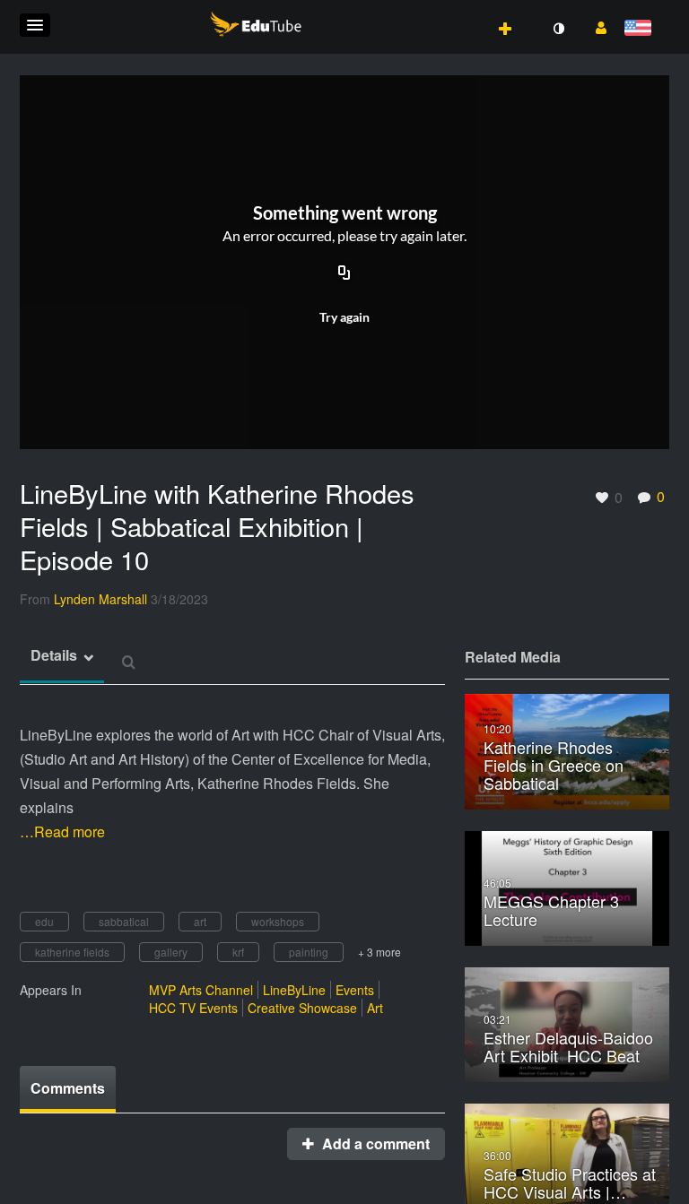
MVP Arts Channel (201, 990)
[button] (35, 25)
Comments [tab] (68, 1088)
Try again (344, 317)
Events (355, 990)
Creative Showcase (302, 1008)
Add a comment (374, 1143)
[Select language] (641, 29)
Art (375, 1008)
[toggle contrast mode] (558, 29)
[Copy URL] (344, 274)
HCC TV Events (193, 1008)
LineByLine (294, 990)
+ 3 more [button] (379, 951)
